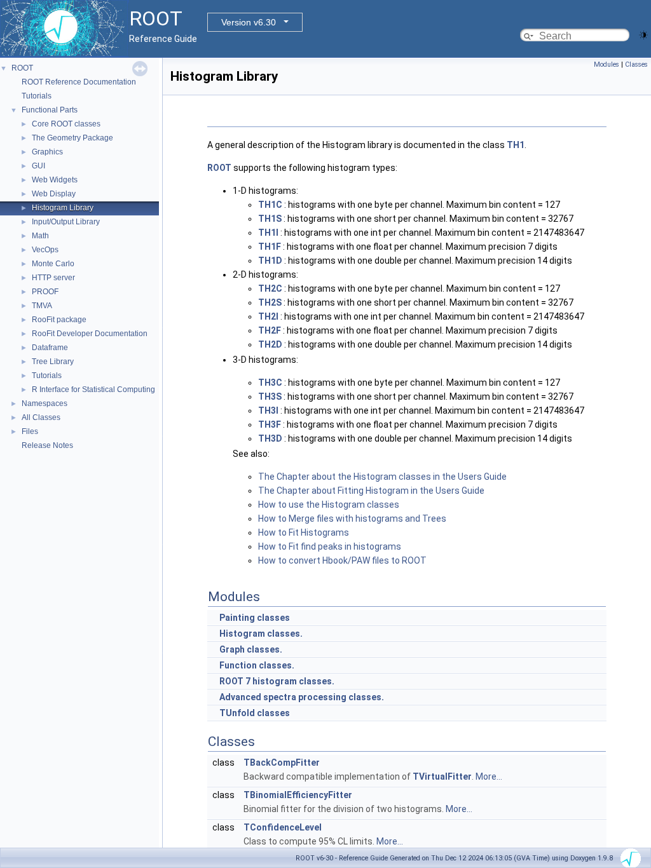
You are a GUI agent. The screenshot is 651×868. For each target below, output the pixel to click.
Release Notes (47, 445)
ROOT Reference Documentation (79, 82)
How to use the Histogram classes (328, 504)
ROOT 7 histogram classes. (276, 681)
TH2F (269, 330)
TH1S (270, 219)
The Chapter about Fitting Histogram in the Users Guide (371, 490)
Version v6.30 (248, 22)
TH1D (270, 260)
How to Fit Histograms (303, 532)
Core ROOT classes (66, 123)
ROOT (22, 68)
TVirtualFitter (442, 776)
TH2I (268, 316)
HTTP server (53, 277)
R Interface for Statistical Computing (93, 389)
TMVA (42, 305)
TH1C (270, 205)
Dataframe (50, 347)
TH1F (269, 246)
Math (40, 235)
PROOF (45, 291)
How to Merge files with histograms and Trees (352, 518)
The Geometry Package (72, 137)
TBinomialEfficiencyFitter (297, 795)
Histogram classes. (261, 633)
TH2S (270, 302)
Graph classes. (250, 649)
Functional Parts (50, 109)
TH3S (270, 396)
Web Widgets (55, 179)
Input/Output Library (66, 221)
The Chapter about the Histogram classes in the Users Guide (382, 476)
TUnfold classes (254, 713)
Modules (606, 64)
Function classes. (256, 665)
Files (30, 431)
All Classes (41, 417)
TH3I (268, 410)
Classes (636, 64)
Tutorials (36, 96)
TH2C (270, 288)
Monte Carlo (53, 263)
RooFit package (59, 319)
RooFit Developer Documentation (89, 333)
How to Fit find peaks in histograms (329, 546)
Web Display (54, 193)
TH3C (270, 382)
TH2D (270, 344)
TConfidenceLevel (282, 827)
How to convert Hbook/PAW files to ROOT (342, 560)
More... (489, 776)
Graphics (47, 151)
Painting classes (254, 618)
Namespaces (44, 403)
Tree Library (53, 361)
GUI (38, 165)
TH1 (515, 145)
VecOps (45, 249)
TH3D (270, 438)
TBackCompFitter (281, 762)
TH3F (269, 424)
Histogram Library (62, 207)
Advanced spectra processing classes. (301, 697)
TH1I (268, 232)
